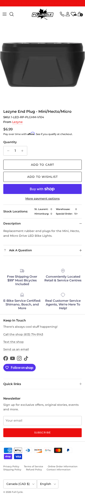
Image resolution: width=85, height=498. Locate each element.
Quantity (10, 142)
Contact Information (58, 469)
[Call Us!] (62, 14)
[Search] (13, 14)
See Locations (66, 5)
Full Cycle (17, 492)
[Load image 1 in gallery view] (42, 64)
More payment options (42, 198)
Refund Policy (34, 469)
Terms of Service (33, 466)
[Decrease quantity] (7, 150)
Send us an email (16, 349)
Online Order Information (62, 466)
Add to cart (42, 165)
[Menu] (4, 14)
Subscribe (42, 432)
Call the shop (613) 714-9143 (23, 334)
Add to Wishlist (42, 177)
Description (12, 223)
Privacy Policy (11, 466)
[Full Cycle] (42, 14)
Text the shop (13, 342)
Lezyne (17, 122)
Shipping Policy (12, 469)
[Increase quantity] (23, 150)
